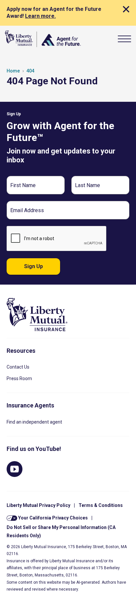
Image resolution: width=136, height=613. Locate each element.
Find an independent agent (34, 422)
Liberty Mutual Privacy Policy (38, 505)
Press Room (19, 378)
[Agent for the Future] (43, 38)
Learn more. (40, 16)
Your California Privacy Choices (52, 517)
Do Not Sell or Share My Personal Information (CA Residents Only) (61, 531)
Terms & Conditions (101, 505)
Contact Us (18, 367)
